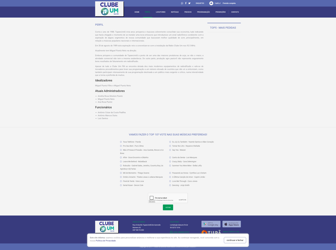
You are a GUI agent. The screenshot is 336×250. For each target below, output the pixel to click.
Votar (168, 207)
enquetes (200, 3)
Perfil (147, 12)
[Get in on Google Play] (210, 224)
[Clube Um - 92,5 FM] (112, 9)
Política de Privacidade (106, 241)
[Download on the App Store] (231, 224)
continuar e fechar (235, 240)
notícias (175, 12)
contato (235, 12)
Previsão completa (229, 3)
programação (203, 12)
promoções (221, 12)
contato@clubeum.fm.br (179, 225)
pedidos (187, 12)
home (137, 12)
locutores (160, 12)
